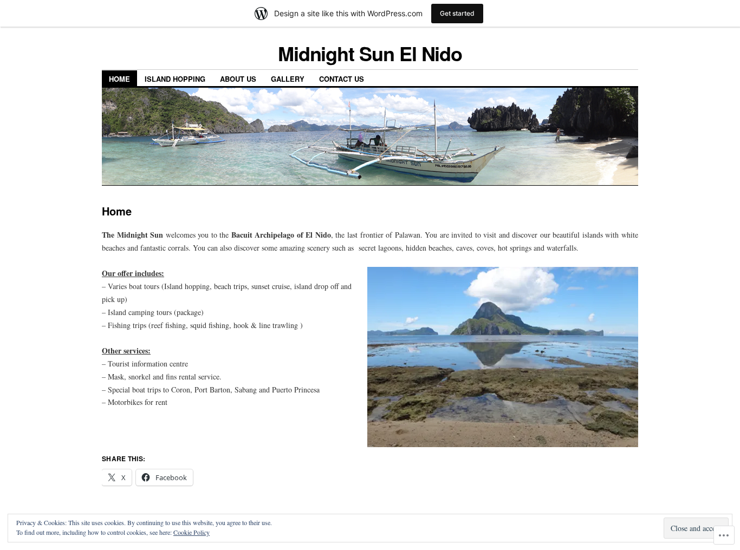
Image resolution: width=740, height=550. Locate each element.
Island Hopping (175, 79)
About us (238, 79)
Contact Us (341, 79)
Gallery (287, 79)
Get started (457, 13)
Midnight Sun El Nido (370, 53)
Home (119, 79)
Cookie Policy (191, 532)
